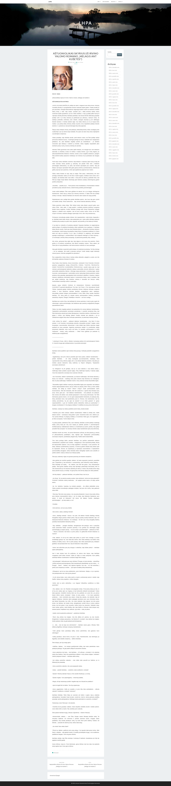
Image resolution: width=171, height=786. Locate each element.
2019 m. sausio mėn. (113, 147)
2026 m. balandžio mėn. (114, 67)
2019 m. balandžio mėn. (114, 144)
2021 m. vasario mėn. (113, 132)
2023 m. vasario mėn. (113, 117)
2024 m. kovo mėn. (113, 102)
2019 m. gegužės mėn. (114, 141)
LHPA (50, 1)
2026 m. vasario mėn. (113, 73)
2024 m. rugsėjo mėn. (113, 96)
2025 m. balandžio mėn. (114, 88)
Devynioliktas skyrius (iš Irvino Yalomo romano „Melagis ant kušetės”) (90, 764)
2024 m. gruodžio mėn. (114, 94)
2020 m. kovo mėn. (113, 135)
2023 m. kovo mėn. (113, 114)
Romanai (56, 752)
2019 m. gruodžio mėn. (114, 138)
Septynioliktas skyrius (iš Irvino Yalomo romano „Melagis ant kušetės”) (62, 764)
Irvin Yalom (80, 62)
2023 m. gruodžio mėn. (114, 105)
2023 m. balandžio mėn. (114, 111)
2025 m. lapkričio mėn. (114, 79)
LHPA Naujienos (106, 1)
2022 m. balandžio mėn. (114, 123)
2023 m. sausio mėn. (113, 120)
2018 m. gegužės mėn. (114, 158)
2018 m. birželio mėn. (113, 155)
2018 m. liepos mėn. (113, 152)
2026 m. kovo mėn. (113, 70)
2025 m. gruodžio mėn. (114, 76)
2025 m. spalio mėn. (113, 82)
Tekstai (120, 1)
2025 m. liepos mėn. (113, 85)
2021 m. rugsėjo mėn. (113, 129)
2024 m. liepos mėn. (113, 99)
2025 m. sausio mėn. (113, 91)
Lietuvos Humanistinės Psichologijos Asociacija (87, 783)
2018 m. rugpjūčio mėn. (114, 149)
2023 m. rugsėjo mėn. (113, 108)
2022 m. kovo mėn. (113, 126)
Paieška (109, 52)
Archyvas (113, 1)
